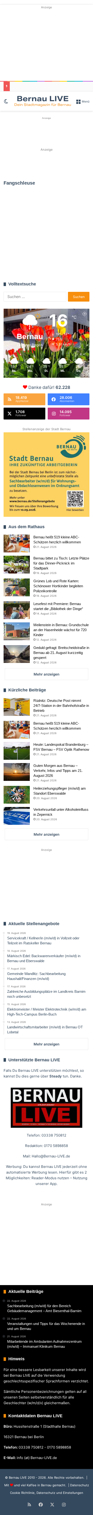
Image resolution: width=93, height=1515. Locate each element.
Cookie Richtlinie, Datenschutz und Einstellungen (46, 1493)
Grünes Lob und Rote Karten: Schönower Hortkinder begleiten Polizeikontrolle (58, 586)
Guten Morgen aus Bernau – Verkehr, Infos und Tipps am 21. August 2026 (58, 771)
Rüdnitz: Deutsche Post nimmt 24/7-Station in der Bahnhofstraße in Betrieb (61, 706)
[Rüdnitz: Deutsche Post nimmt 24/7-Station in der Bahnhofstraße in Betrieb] (17, 707)
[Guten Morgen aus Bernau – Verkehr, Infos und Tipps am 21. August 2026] (17, 772)
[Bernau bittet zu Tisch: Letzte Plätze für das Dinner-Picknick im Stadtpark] (17, 564)
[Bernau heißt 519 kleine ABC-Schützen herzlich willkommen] (17, 543)
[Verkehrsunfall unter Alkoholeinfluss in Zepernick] (17, 816)
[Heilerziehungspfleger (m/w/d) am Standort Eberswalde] (17, 795)
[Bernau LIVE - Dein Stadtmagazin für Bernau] (42, 101)
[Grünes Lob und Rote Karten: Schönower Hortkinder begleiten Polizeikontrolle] (17, 587)
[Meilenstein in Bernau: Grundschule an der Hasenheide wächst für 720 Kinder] (17, 631)
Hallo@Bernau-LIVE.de (51, 1156)
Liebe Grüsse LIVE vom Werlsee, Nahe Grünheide (41, 249)
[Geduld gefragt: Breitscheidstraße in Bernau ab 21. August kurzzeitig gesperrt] (17, 654)
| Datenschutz (78, 1485)
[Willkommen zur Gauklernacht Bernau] (46, 164)
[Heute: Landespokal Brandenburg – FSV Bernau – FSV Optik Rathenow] (17, 751)
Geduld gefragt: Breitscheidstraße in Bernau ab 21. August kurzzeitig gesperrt (61, 653)
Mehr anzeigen (46, 674)
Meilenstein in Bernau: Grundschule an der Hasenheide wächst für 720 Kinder (61, 630)
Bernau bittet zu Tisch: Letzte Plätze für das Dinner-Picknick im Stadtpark (61, 563)
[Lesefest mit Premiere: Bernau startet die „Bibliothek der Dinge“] (17, 610)
